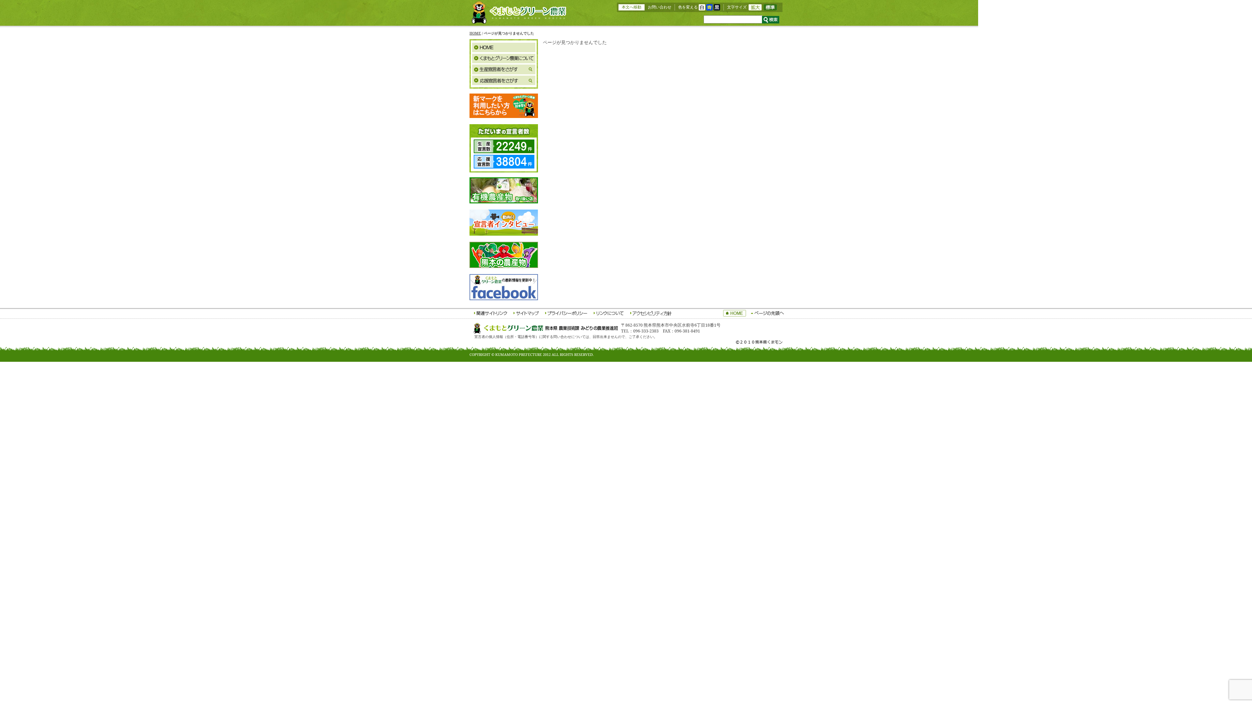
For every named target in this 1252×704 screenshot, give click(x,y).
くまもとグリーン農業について (503, 58)
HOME (475, 33)
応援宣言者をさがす (503, 80)
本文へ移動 (631, 7)
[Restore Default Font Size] (770, 9)
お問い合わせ (659, 7)
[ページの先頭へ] (767, 313)
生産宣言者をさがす (503, 69)
